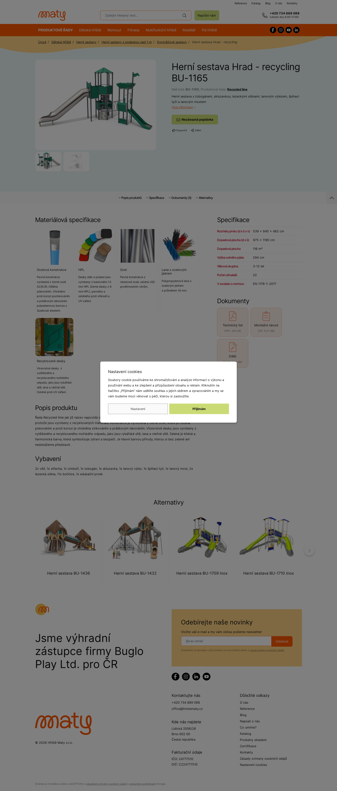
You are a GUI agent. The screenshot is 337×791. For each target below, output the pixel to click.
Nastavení (138, 409)
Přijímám (199, 409)
